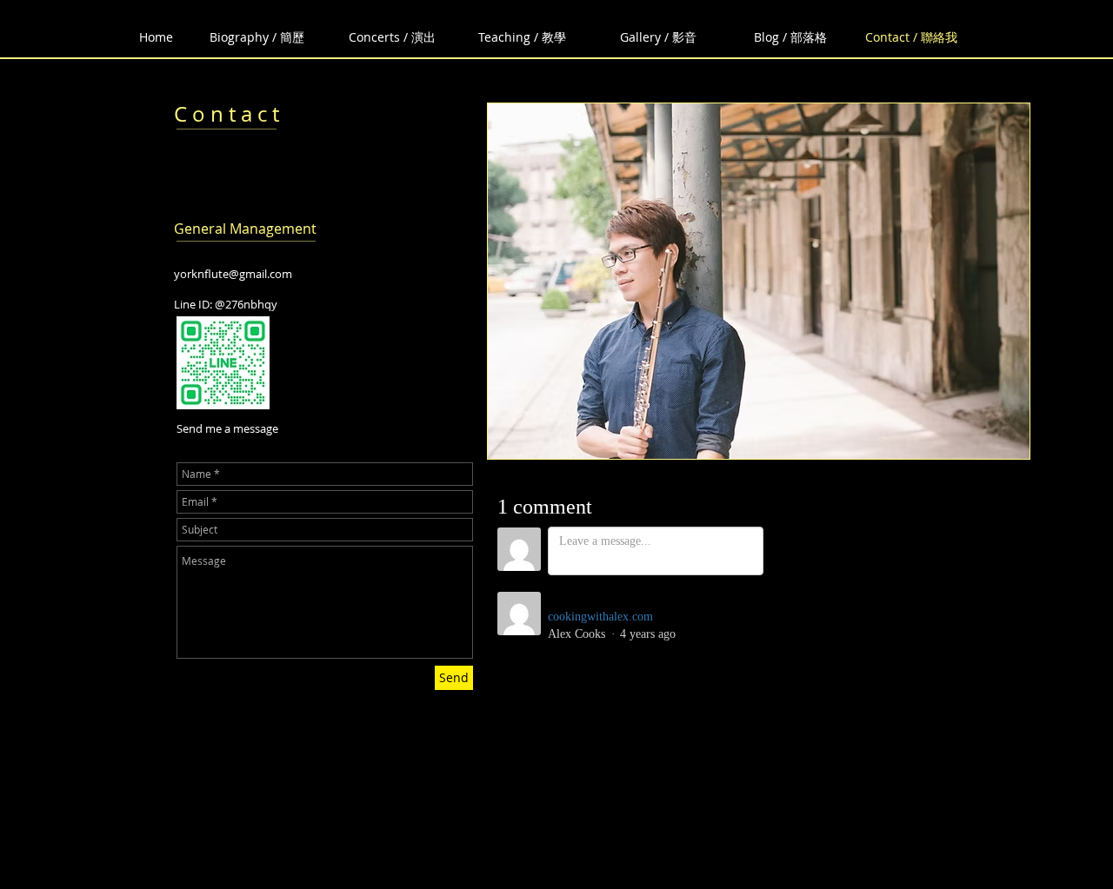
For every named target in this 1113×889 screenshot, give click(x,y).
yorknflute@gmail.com (233, 274)
